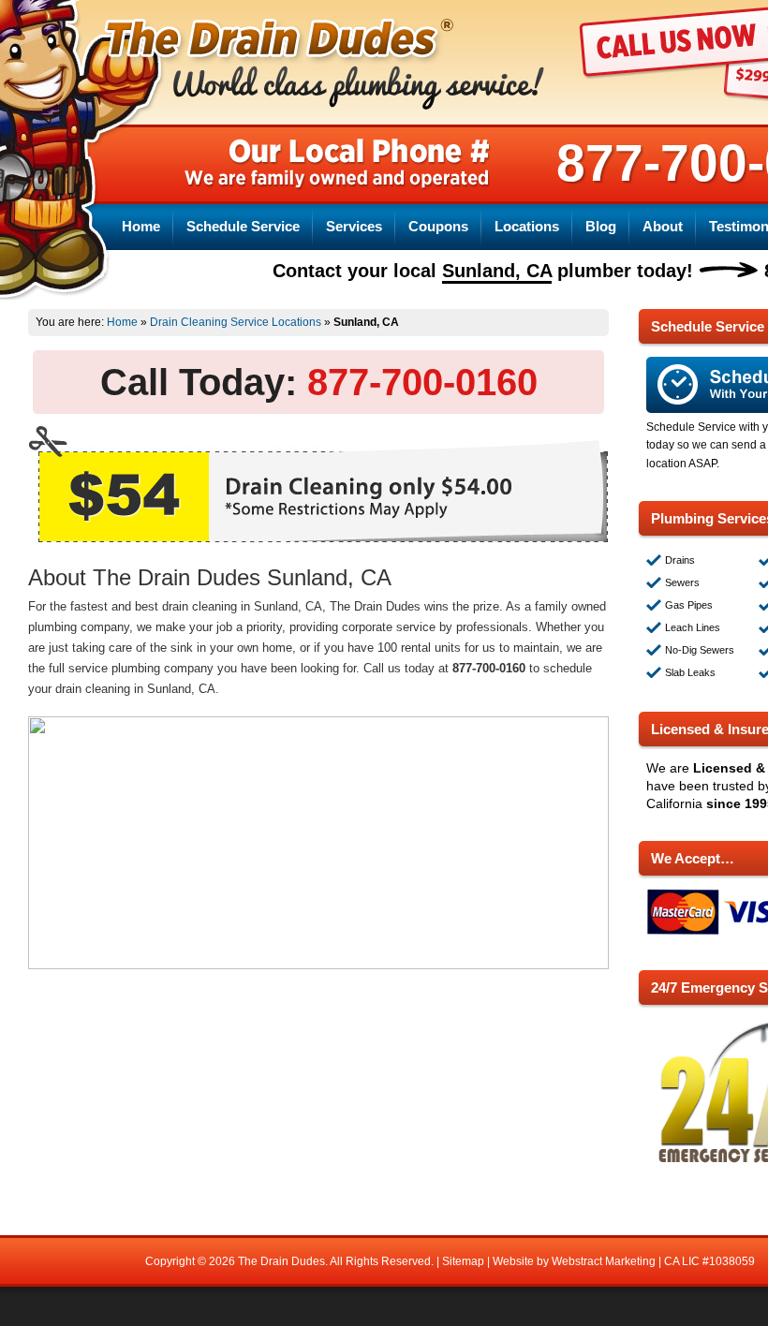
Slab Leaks (690, 672)
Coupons (438, 226)
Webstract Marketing (604, 1261)
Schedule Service (243, 226)
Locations (527, 226)
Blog (600, 226)
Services (354, 226)
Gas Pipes (689, 605)
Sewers (682, 582)
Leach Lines (692, 627)
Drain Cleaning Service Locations (235, 322)
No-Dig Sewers (699, 650)
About (662, 226)
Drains (680, 560)
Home (141, 226)
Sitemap (463, 1261)
